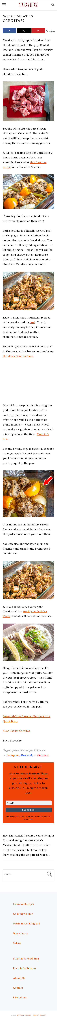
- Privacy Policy (39, 1015)
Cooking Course (23, 914)
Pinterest (43, 755)
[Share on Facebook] (9, 30)
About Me (19, 978)
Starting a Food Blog (26, 958)
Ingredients (20, 933)
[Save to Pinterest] (38, 30)
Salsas (17, 943)
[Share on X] (23, 30)
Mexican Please (24, 1015)
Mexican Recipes (23, 904)
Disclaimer (20, 997)
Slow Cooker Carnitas (16, 731)
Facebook (27, 755)
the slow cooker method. (18, 356)
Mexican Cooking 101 (26, 923)
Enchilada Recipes (24, 968)
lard (32, 322)
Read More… (40, 854)
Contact (18, 987)
